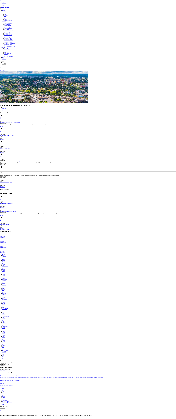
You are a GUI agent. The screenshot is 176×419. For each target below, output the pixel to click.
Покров (3, 320)
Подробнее (3, 70)
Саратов (3, 328)
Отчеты (3, 397)
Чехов (3, 354)
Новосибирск (4, 311)
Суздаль (3, 335)
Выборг (3, 272)
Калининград (4, 286)
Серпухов (3, 331)
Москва (3, 303)
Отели (3, 391)
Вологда (3, 271)
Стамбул (5, 19)
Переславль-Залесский (5, 316)
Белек (5, 12)
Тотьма (3, 343)
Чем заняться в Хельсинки (8, 29)
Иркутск (3, 284)
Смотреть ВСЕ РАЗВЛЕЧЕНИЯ (9, 30)
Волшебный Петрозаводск (4, 224)
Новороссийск (4, 310)
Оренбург (3, 314)
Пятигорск (4, 322)
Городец (3, 275)
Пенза (3, 315)
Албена (5, 11)
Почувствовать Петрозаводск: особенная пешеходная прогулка (10, 122)
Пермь (3, 317)
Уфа (2, 348)
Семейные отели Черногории (8, 40)
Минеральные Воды (5, 301)
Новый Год (6, 54)
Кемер (5, 16)
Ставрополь (4, 334)
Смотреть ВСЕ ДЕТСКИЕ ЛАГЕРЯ (9, 46)
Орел (3, 313)
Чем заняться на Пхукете (8, 27)
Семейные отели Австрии (8, 31)
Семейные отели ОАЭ (7, 37)
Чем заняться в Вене (7, 24)
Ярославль (4, 358)
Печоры (3, 318)
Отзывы (3, 395)
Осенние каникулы (7, 55)
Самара (3, 325)
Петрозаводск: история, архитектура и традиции (8, 211)
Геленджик (4, 273)
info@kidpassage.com (3, 0)
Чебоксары (4, 351)
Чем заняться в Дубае (7, 25)
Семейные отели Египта (8, 35)
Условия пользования (5, 401)
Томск (3, 342)
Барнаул (3, 261)
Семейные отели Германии (8, 33)
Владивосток (4, 267)
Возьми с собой (6, 51)
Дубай (5, 14)
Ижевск (3, 282)
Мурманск (3, 304)
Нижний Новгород (5, 308)
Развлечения (4, 21)
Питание (5, 50)
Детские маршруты (7, 48)
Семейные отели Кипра (7, 36)
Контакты (3, 4)
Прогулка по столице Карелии (5, 148)
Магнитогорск (4, 299)
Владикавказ (4, 268)
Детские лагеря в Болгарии (8, 42)
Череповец (4, 353)
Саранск (3, 327)
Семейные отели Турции (8, 39)
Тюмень (3, 345)
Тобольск (3, 340)
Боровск (3, 264)
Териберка (3, 339)
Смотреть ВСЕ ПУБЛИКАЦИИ (9, 56)
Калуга (3, 287)
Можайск (3, 302)
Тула (3, 344)
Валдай (3, 265)
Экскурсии (4, 3)
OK (0, 70)
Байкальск (3, 260)
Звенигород (4, 280)
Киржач (3, 289)
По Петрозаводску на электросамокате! (6, 203)
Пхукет (5, 18)
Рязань (3, 324)
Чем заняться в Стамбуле (8, 28)
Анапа (3, 257)
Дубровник (6, 15)
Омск (3, 312)
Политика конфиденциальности (7, 402)
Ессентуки (4, 278)
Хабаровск (4, 349)
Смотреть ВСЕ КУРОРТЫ (8, 20)
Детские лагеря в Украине (8, 44)
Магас (3, 298)
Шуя (3, 355)
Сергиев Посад (4, 330)
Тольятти (3, 341)
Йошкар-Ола (4, 285)
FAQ (3, 403)
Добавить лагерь (4, 400)
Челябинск (4, 352)
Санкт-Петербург (5, 326)
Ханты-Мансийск (5, 350)
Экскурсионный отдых (7, 53)
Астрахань (4, 259)
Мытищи (3, 305)
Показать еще (2, 187)
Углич (3, 346)
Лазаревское (4, 296)
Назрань (3, 306)
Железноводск (4, 279)
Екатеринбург (4, 277)
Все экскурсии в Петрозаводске (5, 229)
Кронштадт (4, 295)
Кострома (3, 292)
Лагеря (3, 41)
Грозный (3, 276)
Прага (5, 17)
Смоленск (3, 332)
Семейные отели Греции (8, 34)
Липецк (3, 297)
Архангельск (4, 258)
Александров (4, 256)
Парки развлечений (7, 49)
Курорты (3, 10)
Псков (3, 321)
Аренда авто (4, 394)
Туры (3, 2)
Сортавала (3, 333)
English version (4, 404)
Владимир (3, 269)
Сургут (3, 336)
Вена (5, 13)
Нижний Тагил (4, 309)
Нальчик (3, 307)
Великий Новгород (5, 266)
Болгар (3, 263)
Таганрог (3, 337)
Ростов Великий (4, 323)
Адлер (3, 255)
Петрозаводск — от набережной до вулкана (7, 135)
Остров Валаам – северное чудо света (6, 182)
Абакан (3, 253)
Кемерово (3, 288)
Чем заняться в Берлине (7, 22)
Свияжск (3, 329)
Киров (3, 290)
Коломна (3, 291)
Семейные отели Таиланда (8, 38)
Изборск (3, 283)
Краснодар (4, 293)
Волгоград (4, 270)
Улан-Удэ (3, 347)
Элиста (3, 356)
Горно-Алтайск (4, 274)
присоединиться (2, 370)
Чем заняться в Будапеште (8, 23)
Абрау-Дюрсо (4, 254)
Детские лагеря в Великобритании (9, 43)
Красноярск (4, 294)
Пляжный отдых (6, 52)
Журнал (3, 47)
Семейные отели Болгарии (8, 32)
